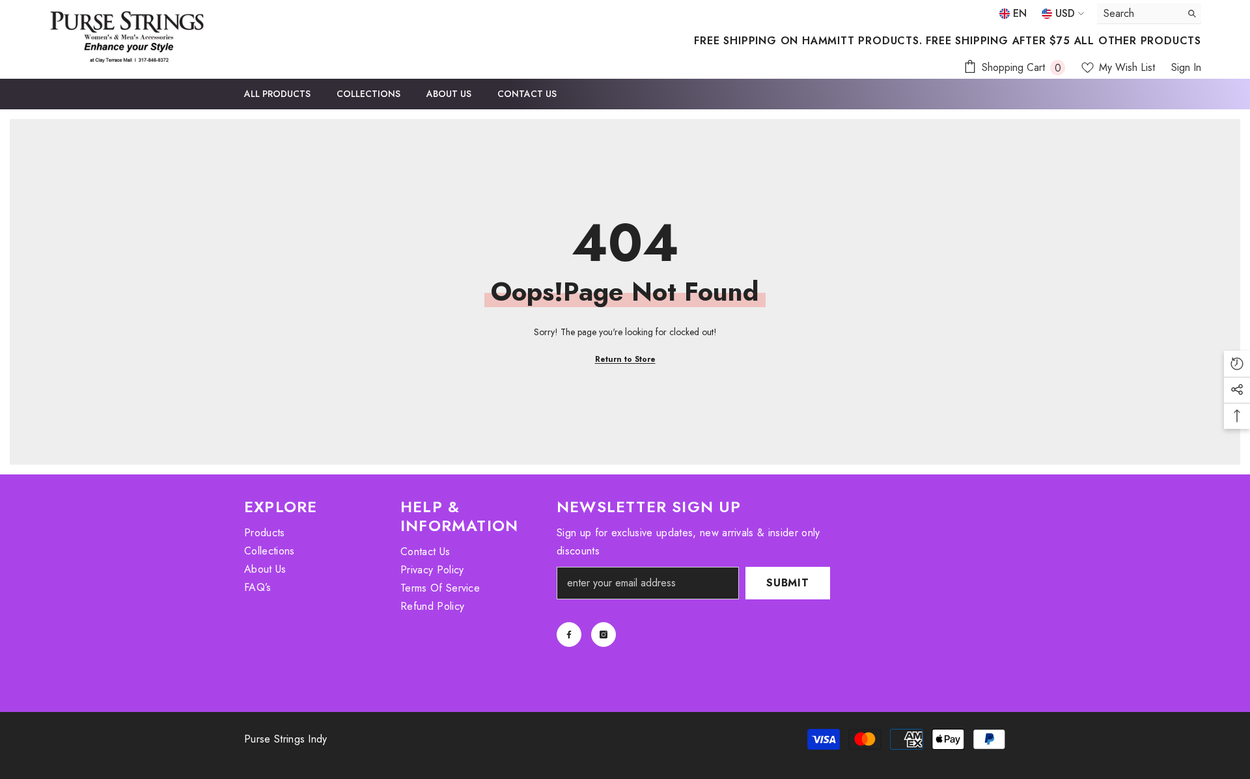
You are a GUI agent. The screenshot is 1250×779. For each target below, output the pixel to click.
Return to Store (625, 359)
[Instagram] (603, 634)
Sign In (1186, 67)
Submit (787, 582)
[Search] (1149, 13)
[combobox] (1139, 13)
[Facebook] (569, 634)
